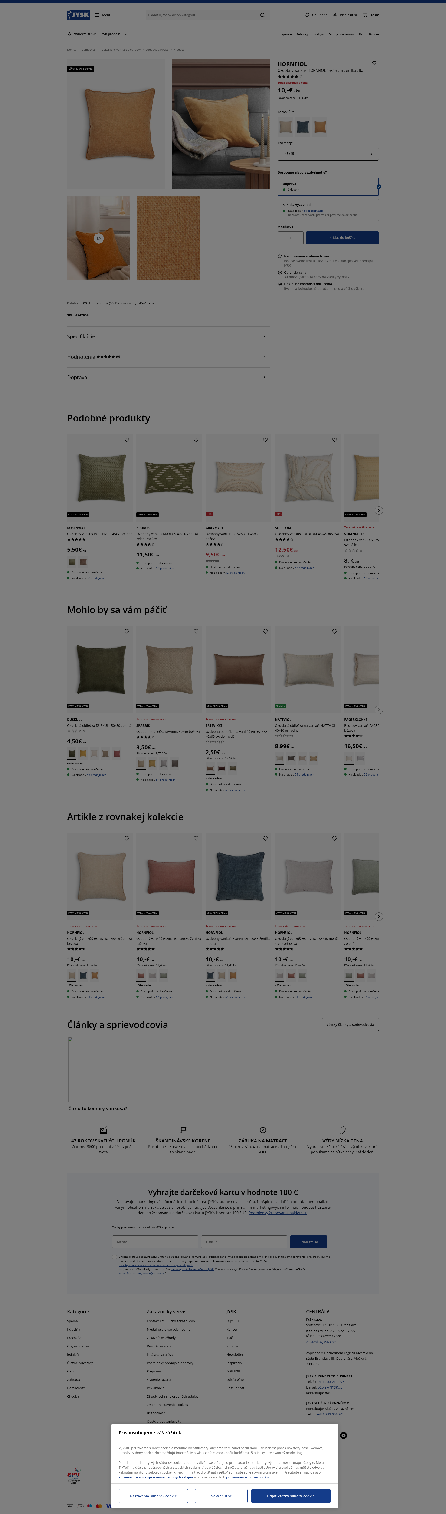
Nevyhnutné (221, 1496)
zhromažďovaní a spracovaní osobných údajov (156, 1477)
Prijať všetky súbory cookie (291, 1496)
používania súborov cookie (247, 1477)
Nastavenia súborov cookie (153, 1496)
